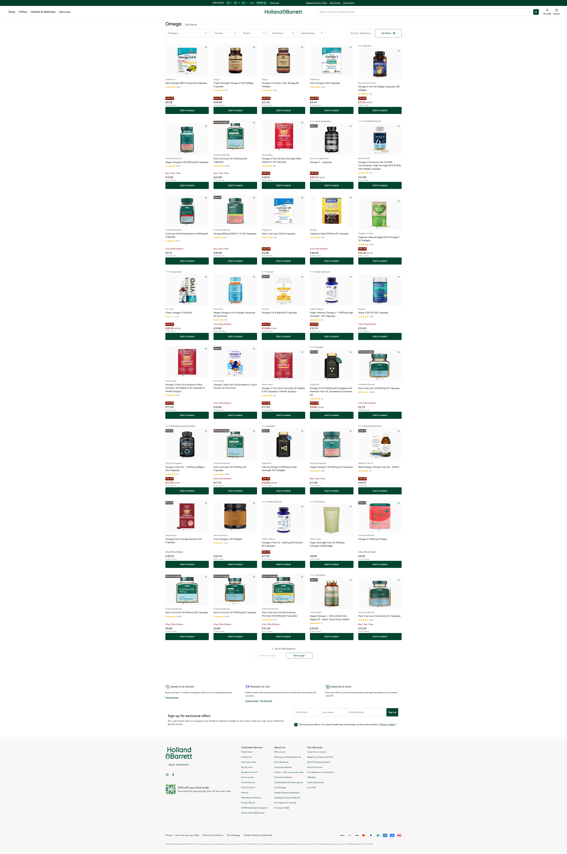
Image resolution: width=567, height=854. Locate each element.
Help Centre (348, 3)
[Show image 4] (285, 149)
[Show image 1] (186, 74)
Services (64, 12)
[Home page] (283, 12)
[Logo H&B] (283, 13)
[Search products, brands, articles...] (536, 12)
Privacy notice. (387, 724)
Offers (23, 12)
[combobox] (425, 12)
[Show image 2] (188, 74)
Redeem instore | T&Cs (316, 3)
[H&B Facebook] (173, 774)
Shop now (274, 3)
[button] (187, 33)
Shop (11, 12)
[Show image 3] (382, 77)
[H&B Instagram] (167, 774)
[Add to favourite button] (205, 47)
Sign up (392, 712)
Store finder (334, 3)
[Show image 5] (287, 149)
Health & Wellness (43, 12)
